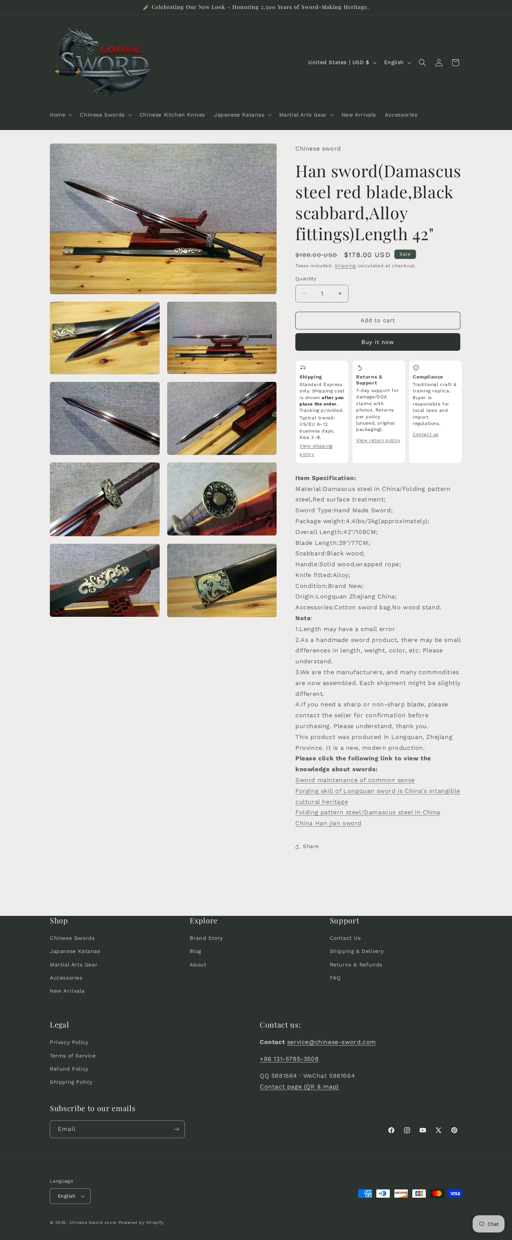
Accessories (66, 978)
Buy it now (377, 342)
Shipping (345, 265)
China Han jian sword (328, 823)
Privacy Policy (69, 1042)
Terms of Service (73, 1056)
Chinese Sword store (93, 1222)
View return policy (378, 440)
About (198, 965)
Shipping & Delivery (357, 951)
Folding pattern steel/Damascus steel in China (367, 812)
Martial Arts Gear (73, 965)
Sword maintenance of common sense (355, 780)
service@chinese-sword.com (331, 1042)
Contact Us (345, 938)
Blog (195, 951)
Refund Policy (69, 1069)
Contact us (426, 434)
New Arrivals (67, 991)
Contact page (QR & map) (299, 1086)
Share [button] (311, 846)
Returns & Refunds (356, 965)
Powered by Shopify (141, 1222)
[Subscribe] (176, 1129)
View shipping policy (315, 450)
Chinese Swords (72, 938)
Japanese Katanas (75, 951)
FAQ (335, 978)
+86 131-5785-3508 (289, 1058)
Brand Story (206, 938)
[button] (60, 115)
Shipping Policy (71, 1082)
